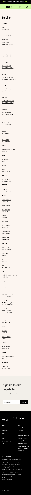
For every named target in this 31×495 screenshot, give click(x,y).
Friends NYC (5, 253)
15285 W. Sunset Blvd (7, 77)
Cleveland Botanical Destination (9, 275)
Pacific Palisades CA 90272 (9, 79)
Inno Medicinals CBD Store (8, 149)
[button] (20, 7)
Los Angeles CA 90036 (7, 67)
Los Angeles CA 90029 (7, 102)
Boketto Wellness (6, 346)
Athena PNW (5, 366)
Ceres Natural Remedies (8, 356)
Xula (8, 491)
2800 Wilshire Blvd (6, 89)
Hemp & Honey (5, 237)
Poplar (3, 265)
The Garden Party (6, 209)
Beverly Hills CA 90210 (7, 44)
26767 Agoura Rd (6, 54)
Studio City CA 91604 (7, 114)
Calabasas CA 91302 (7, 56)
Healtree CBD (5, 215)
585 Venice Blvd (6, 123)
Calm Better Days (6, 247)
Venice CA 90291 (6, 125)
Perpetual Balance (6, 336)
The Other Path (5, 139)
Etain (3, 259)
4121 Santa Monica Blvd (8, 100)
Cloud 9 (4, 321)
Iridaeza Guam (5, 159)
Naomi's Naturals (6, 179)
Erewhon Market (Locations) (9, 36)
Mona (3, 169)
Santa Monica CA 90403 (8, 91)
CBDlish (4, 285)
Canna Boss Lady (6, 231)
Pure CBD (4, 131)
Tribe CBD (4, 330)
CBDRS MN (5, 190)
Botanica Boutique (6, 225)
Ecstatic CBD (5, 27)
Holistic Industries (6, 199)
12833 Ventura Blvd (6, 112)
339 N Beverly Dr (6, 42)
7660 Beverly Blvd (6, 65)
